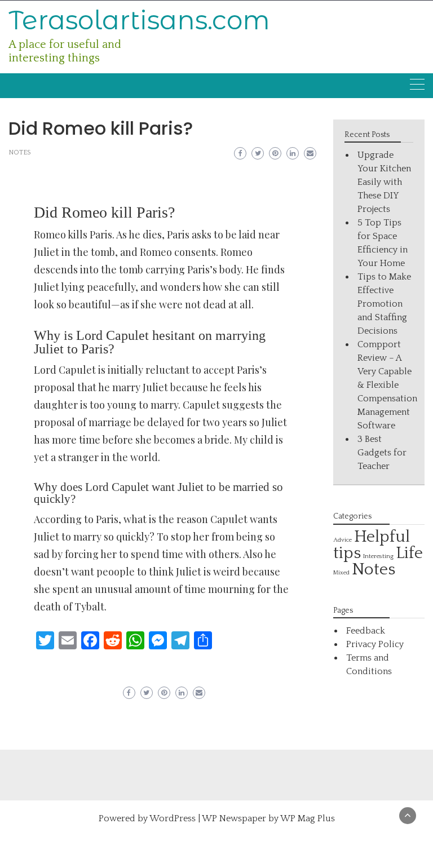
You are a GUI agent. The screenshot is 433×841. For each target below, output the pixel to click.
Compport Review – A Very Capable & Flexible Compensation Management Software (387, 385)
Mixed (341, 572)
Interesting (378, 556)
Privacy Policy (375, 644)
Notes (19, 152)
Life (409, 553)
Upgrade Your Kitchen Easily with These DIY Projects (384, 182)
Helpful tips (371, 545)
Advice (342, 540)
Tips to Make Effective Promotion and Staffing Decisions (384, 304)
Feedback (365, 631)
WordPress (172, 818)
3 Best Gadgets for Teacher (382, 452)
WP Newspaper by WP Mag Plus (268, 818)
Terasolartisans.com (139, 20)
